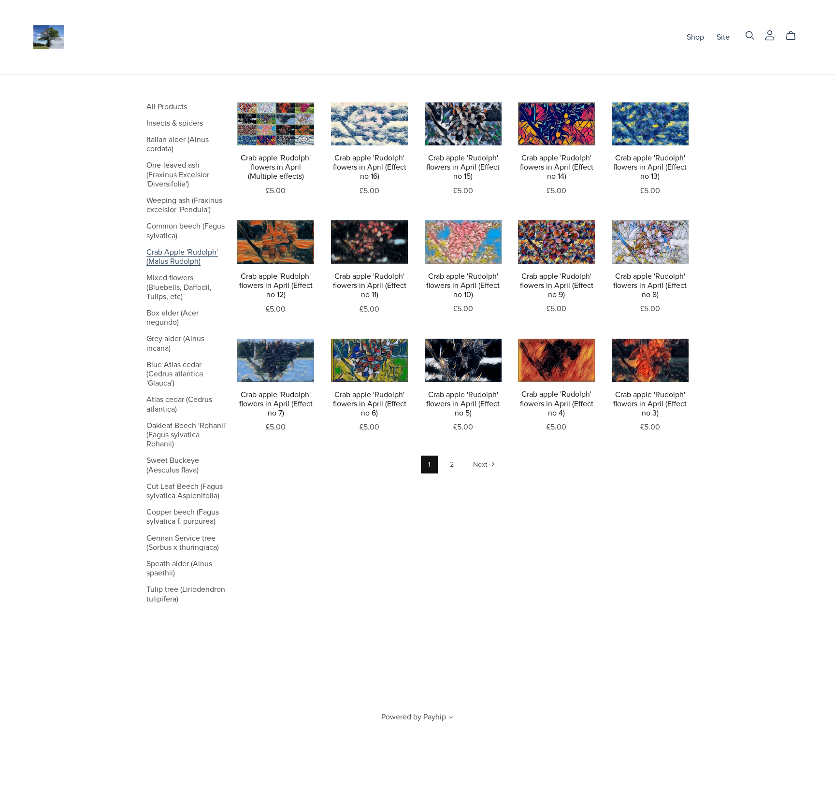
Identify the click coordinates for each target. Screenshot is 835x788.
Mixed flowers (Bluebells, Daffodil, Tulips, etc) (179, 287)
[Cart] (795, 36)
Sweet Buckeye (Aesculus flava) (172, 465)
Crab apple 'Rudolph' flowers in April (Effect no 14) (556, 167)
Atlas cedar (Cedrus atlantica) (179, 404)
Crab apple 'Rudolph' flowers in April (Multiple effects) (276, 167)
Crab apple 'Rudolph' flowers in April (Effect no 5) (463, 404)
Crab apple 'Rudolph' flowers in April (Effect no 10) (463, 286)
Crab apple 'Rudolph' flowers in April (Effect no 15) (463, 167)
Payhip (434, 717)
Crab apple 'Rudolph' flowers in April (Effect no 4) (556, 403)
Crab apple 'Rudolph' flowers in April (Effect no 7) (276, 404)
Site (723, 37)
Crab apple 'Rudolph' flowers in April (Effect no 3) (650, 404)
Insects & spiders (174, 123)
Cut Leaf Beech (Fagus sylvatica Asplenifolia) (184, 491)
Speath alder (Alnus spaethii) (179, 568)
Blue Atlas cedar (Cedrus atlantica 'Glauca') (174, 374)
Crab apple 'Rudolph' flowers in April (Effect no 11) (369, 286)
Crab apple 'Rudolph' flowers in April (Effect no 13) (650, 167)
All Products (166, 107)
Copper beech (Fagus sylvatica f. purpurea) (182, 516)
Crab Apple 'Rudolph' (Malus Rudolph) (182, 256)
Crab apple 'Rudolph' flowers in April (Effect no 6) (369, 404)
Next (481, 464)
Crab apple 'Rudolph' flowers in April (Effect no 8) (650, 286)
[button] (451, 718)
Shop (695, 37)
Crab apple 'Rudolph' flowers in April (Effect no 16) (369, 167)
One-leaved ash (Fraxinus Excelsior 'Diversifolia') (177, 174)
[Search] (750, 35)
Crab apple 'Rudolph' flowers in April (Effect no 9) (556, 286)
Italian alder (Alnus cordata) (177, 144)
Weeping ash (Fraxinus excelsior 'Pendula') (184, 205)
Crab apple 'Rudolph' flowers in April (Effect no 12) (276, 286)
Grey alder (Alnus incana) (175, 343)
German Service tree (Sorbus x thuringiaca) (182, 542)
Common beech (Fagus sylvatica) (185, 230)
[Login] (770, 35)
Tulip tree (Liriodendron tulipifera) (185, 594)
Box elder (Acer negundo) (172, 317)
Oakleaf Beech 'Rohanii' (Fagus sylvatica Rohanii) (186, 435)
